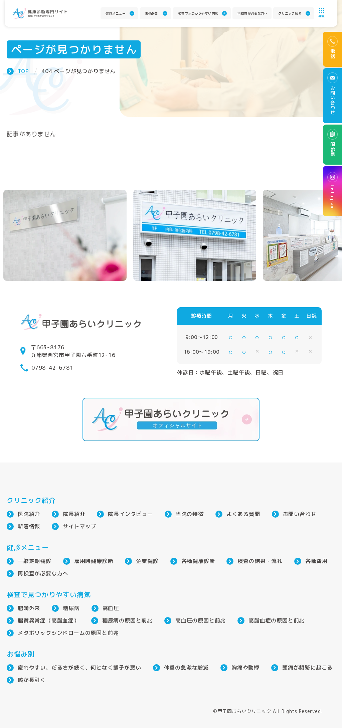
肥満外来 (29, 608)
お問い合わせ (300, 514)
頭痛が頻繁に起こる (307, 667)
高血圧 (111, 608)
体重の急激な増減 (186, 667)
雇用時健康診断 (94, 561)
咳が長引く (32, 680)
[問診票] (332, 145)
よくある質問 (243, 514)
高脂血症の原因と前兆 (276, 620)
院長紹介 (74, 514)
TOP (23, 71)
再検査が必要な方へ (252, 13)
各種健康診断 (198, 561)
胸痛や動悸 (245, 667)
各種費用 (316, 561)
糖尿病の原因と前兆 (127, 620)
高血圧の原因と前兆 (200, 620)
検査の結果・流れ (259, 561)
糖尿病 (71, 608)
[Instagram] (332, 191)
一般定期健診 (34, 561)
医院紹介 (29, 514)
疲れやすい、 (79, 667)
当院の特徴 (190, 514)
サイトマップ (80, 526)
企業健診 (147, 561)
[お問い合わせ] (332, 95)
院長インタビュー (130, 514)
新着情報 (29, 526)
